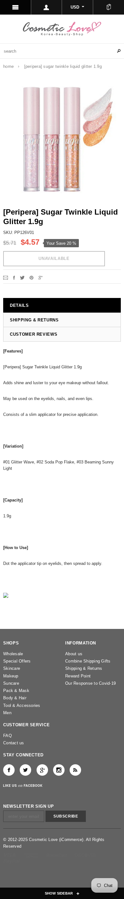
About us (73, 653)
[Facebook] (9, 770)
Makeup (10, 676)
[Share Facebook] (14, 277)
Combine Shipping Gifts (88, 661)
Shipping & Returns (83, 668)
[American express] (31, 854)
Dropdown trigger (46, 7)
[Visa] (10, 854)
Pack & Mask (16, 690)
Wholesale (13, 653)
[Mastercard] (57, 854)
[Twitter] (22, 277)
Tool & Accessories (21, 705)
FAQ (7, 735)
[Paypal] (11, 861)
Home (8, 66)
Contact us (13, 743)
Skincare (11, 668)
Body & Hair (14, 697)
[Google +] (42, 770)
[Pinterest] (31, 277)
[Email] (5, 277)
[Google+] (40, 277)
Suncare (11, 683)
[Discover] (85, 854)
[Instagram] (59, 770)
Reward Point (78, 676)
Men (7, 712)
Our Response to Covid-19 (90, 683)
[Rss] (75, 770)
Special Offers (17, 661)
